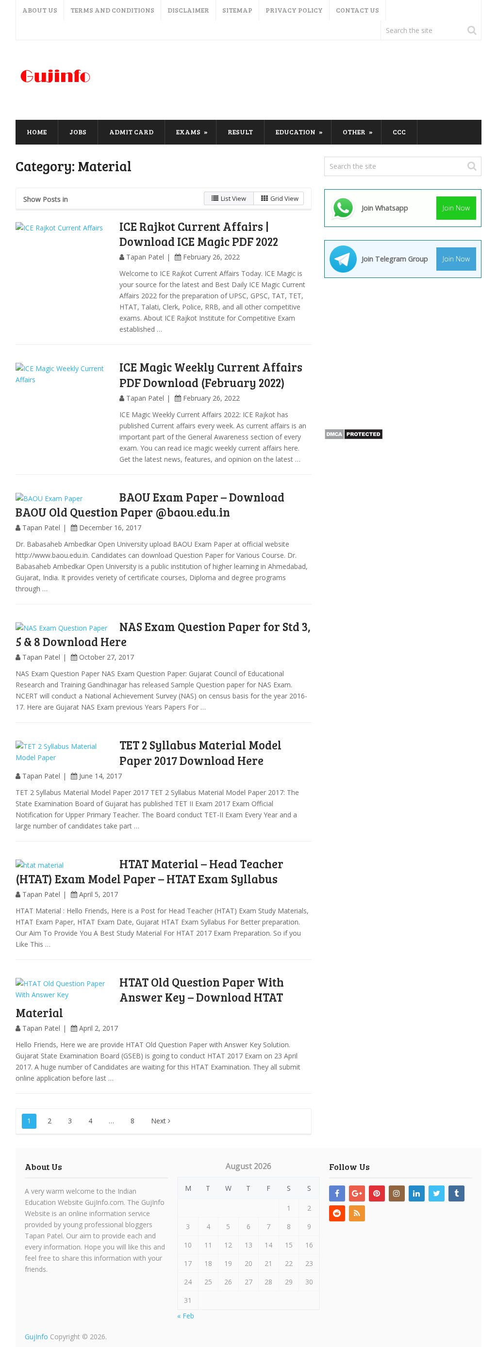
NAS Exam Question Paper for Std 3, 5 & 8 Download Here (163, 633)
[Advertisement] (304, 80)
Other (354, 131)
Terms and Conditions (112, 10)
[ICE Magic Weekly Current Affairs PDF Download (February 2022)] (64, 411)
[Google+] (357, 1193)
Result (240, 131)
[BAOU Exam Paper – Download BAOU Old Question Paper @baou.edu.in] (64, 498)
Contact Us (357, 10)
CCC (399, 131)
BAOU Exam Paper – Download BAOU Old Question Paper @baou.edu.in (150, 504)
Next (159, 1120)
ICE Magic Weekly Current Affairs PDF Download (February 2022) (210, 374)
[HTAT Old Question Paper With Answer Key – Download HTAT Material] (64, 989)
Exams (188, 131)
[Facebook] (337, 1193)
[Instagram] (397, 1193)
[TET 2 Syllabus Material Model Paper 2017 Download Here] (64, 752)
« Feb (185, 1315)
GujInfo (36, 1336)
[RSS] (357, 1213)
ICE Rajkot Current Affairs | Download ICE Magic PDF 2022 (198, 233)
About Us (39, 10)
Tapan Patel (145, 256)
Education (295, 131)
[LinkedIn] (417, 1193)
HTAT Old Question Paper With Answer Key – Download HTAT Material (150, 997)
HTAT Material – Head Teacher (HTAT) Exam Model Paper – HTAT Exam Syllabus (149, 871)
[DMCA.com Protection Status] (353, 437)
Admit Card (131, 131)
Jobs (77, 131)
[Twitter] (437, 1193)
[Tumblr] (456, 1193)
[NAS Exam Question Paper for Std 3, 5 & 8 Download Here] (64, 627)
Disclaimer (188, 10)
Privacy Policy (294, 10)
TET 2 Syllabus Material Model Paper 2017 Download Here (200, 752)
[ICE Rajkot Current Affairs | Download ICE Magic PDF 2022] (64, 270)
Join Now (456, 207)
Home (37, 131)
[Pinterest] (377, 1193)
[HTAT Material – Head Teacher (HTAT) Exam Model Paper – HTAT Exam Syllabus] (64, 865)
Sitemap (237, 10)
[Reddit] (337, 1213)
